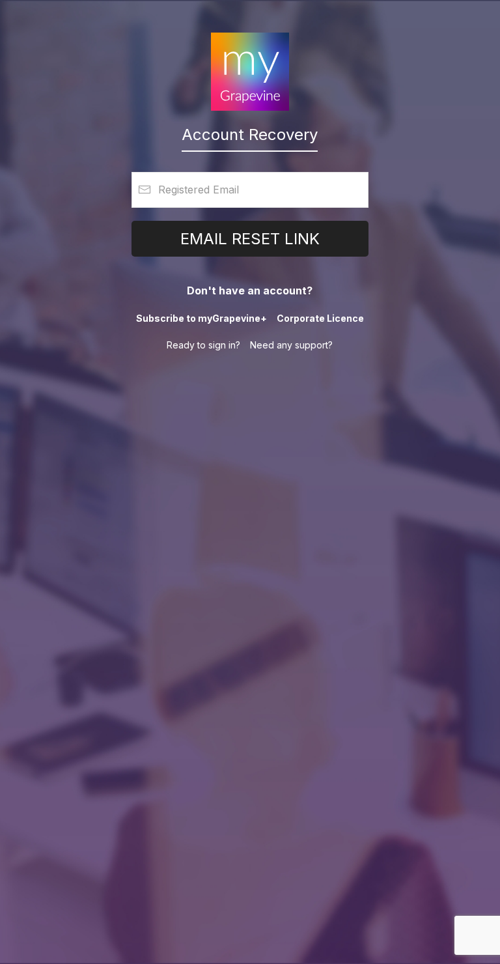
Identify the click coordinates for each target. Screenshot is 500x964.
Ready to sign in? (203, 344)
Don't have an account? (249, 290)
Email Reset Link (250, 238)
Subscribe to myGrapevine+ (201, 318)
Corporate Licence (320, 318)
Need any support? (291, 344)
